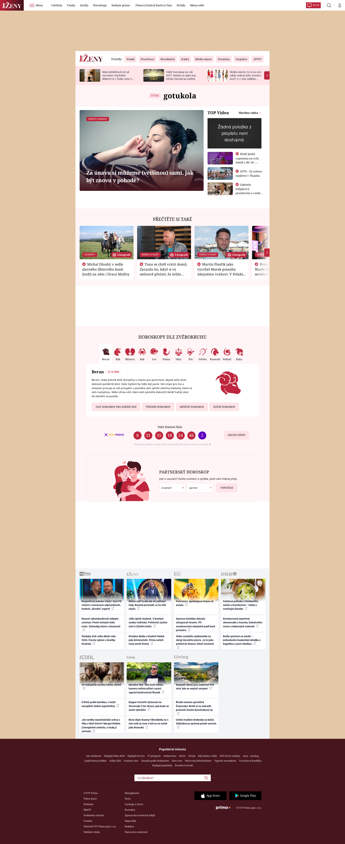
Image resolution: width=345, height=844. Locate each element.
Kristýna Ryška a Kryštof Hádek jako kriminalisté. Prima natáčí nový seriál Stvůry (146, 640)
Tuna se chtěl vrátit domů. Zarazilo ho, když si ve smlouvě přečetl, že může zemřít (164, 271)
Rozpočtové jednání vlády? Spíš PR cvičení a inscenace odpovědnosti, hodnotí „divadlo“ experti (101, 605)
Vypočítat (226, 487)
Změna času (169, 755)
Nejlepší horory (136, 755)
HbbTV (87, 809)
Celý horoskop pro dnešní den (116, 406)
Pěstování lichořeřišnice (198, 760)
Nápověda (130, 820)
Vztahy (71, 5)
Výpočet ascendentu (225, 760)
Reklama (88, 804)
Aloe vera (177, 760)
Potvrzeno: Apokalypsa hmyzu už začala (194, 603)
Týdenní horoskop (158, 406)
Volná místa (90, 798)
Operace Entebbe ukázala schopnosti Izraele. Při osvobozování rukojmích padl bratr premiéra (195, 624)
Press (128, 798)
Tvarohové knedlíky (250, 760)
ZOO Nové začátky (230, 755)
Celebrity (56, 5)
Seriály (84, 5)
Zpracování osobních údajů (140, 815)
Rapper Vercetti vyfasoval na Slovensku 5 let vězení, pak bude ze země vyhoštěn (149, 706)
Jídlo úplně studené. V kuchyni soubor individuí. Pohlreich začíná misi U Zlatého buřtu (148, 622)
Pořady (181, 5)
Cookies (88, 820)
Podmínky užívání (94, 815)
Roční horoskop (224, 406)
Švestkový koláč (184, 765)
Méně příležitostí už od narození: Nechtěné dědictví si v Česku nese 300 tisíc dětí (118, 77)
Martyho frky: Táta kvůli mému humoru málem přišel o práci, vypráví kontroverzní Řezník (146, 688)
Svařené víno (131, 760)
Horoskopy (100, 5)
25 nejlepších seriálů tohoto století (101, 684)
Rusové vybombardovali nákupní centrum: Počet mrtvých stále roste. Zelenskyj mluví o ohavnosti (101, 622)
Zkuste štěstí (236, 435)
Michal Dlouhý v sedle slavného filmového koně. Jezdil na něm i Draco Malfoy (106, 269)
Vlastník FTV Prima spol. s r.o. (100, 826)
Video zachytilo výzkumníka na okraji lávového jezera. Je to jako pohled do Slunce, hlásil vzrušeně (195, 640)
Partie (182, 755)
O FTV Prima (91, 793)
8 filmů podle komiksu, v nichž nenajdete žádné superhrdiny (99, 704)
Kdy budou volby (207, 755)
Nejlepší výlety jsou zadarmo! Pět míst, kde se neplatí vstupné (195, 686)
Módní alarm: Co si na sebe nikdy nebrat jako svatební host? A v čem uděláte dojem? (246, 77)
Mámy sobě (197, 5)
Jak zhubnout (93, 755)
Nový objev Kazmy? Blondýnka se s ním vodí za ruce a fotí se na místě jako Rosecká (148, 723)
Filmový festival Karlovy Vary (153, 5)
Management (132, 793)
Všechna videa (249, 113)
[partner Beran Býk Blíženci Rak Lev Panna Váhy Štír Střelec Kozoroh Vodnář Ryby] (200, 487)
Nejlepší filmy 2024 (114, 755)
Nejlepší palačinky (162, 765)
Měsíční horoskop (192, 406)
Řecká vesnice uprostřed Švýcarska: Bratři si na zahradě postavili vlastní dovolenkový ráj (194, 706)
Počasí (191, 755)
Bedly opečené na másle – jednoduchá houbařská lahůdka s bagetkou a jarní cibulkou (242, 640)
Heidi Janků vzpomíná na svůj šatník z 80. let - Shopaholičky (247, 160)
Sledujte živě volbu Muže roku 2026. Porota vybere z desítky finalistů (99, 640)
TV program (154, 755)
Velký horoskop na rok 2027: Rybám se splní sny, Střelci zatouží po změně (181, 75)
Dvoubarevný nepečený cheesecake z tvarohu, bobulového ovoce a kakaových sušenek (242, 622)
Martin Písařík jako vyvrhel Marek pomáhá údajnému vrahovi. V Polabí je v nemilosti (220, 271)
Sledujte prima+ (121, 5)
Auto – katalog (251, 755)
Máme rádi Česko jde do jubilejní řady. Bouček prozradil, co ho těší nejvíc (147, 605)
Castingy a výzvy (134, 804)
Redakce (129, 826)
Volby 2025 (115, 760)
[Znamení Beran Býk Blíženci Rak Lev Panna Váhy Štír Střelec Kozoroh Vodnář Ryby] (172, 487)
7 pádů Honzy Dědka (95, 760)
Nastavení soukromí (136, 832)
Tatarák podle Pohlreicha (155, 760)
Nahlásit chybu (92, 832)
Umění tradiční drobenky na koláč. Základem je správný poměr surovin (196, 721)
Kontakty (130, 809)
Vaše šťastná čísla (170, 427)
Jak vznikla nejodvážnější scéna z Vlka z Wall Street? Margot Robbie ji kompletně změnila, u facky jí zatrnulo (101, 725)
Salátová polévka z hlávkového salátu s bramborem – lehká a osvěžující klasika (240, 605)
